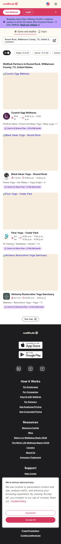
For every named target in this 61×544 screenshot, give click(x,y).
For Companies (30, 392)
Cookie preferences (31, 535)
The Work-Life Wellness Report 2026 (30, 443)
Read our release (28, 25)
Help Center (31, 473)
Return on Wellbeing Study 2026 (30, 438)
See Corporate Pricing (30, 411)
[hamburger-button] (55, 4)
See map (28, 319)
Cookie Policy (18, 501)
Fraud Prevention (30, 531)
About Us (30, 452)
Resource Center (30, 428)
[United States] (48, 4)
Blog (30, 433)
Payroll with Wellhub (30, 397)
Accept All (30, 520)
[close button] (55, 12)
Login (28, 12)
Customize (30, 513)
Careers (31, 447)
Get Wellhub (11, 12)
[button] (7, 52)
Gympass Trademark (30, 457)
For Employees (30, 387)
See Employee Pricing (30, 407)
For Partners (30, 402)
